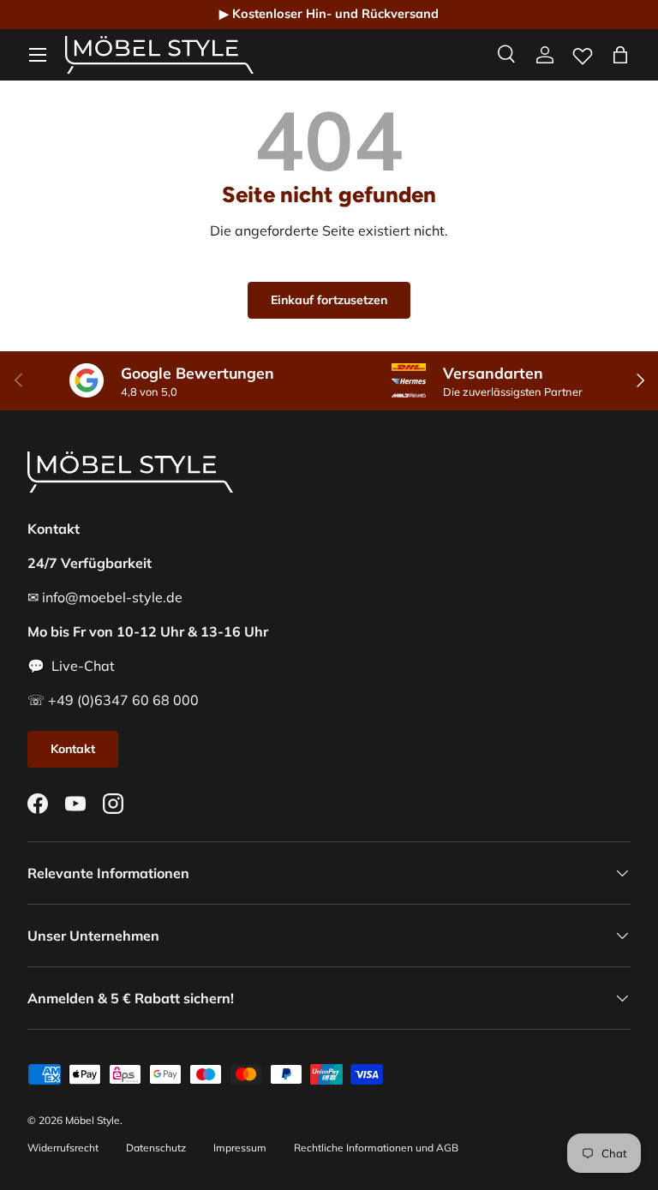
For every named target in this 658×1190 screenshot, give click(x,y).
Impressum (239, 1147)
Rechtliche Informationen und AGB (376, 1147)
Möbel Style (92, 1120)
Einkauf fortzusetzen (329, 300)
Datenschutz (156, 1147)
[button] (620, 55)
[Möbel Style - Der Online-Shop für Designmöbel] (159, 55)
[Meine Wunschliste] (582, 52)
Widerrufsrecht (63, 1147)
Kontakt (73, 748)
